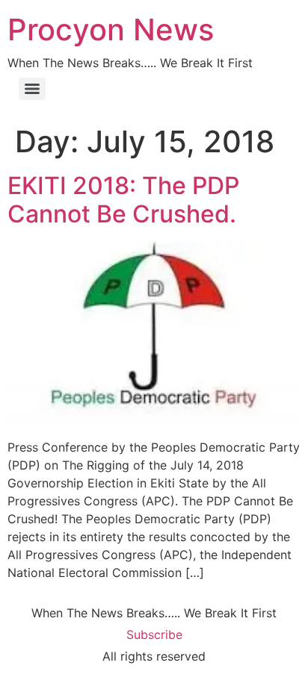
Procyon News (110, 29)
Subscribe (154, 634)
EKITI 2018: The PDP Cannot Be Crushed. (123, 199)
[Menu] (32, 89)
